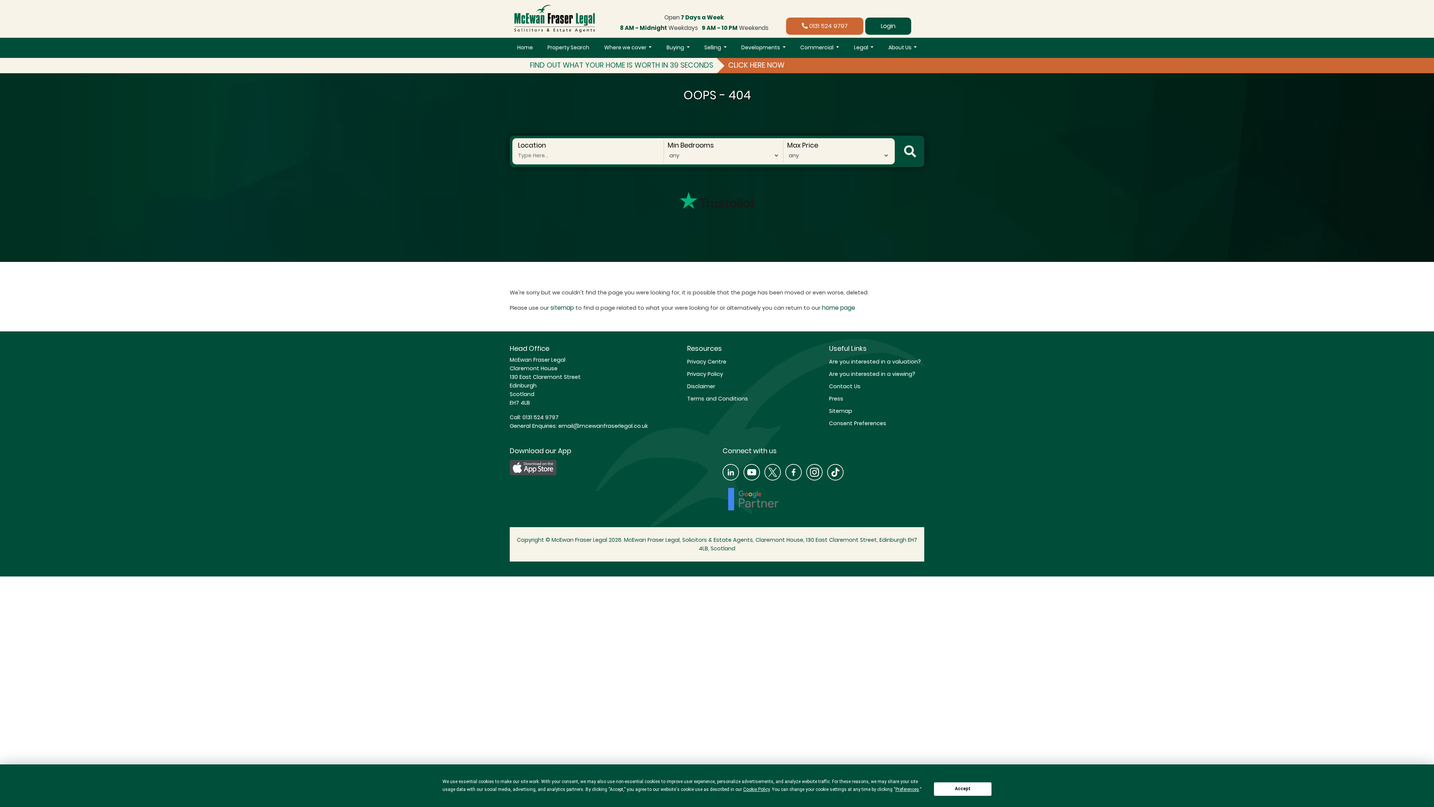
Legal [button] (861, 47)
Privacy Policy (705, 374)
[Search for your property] (910, 151)
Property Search (568, 47)
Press (836, 398)
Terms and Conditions (717, 398)
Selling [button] (713, 47)
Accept (963, 788)
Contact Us (844, 386)
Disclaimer (701, 386)
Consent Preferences (857, 423)
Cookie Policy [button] (756, 789)
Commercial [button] (817, 47)
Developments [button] (761, 47)
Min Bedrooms (691, 145)
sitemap (562, 307)
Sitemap (840, 411)
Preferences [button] (907, 789)
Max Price (802, 145)
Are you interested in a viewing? (872, 374)
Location (532, 145)
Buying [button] (676, 47)
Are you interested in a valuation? (875, 361)
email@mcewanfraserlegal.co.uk (602, 426)
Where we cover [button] (626, 47)
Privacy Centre (706, 361)
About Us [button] (900, 47)
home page (838, 307)
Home (525, 47)
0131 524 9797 (828, 26)
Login (888, 26)
